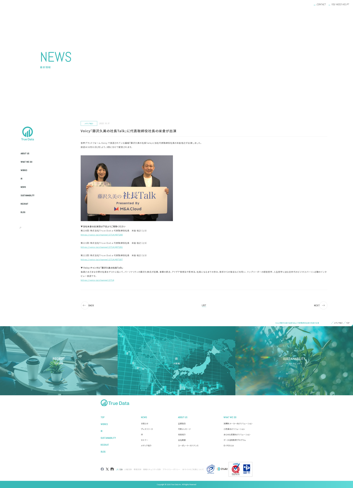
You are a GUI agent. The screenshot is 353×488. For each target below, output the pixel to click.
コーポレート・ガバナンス (188, 445)
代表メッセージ (184, 429)
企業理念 (182, 423)
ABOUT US (25, 153)
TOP (103, 417)
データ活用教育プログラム (235, 440)
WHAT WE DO (26, 161)
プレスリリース (147, 429)
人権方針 (128, 469)
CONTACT (321, 4)
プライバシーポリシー (171, 469)
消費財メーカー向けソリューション (238, 423)
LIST (204, 305)
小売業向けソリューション (234, 429)
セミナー (144, 440)
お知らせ (144, 423)
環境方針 (137, 469)
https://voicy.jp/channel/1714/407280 (102, 234)
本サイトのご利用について (193, 469)
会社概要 (182, 440)
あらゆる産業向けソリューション (237, 434)
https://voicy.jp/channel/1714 (97, 280)
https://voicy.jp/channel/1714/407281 (102, 247)
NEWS (23, 187)
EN (26, 227)
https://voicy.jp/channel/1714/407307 (102, 259)
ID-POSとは (229, 445)
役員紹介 (182, 434)
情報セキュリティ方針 (152, 469)
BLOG (23, 212)
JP (20, 227)
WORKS (24, 170)
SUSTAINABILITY (27, 195)
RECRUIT (24, 203)
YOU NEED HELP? (340, 4)
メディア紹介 (146, 445)
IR (21, 178)
